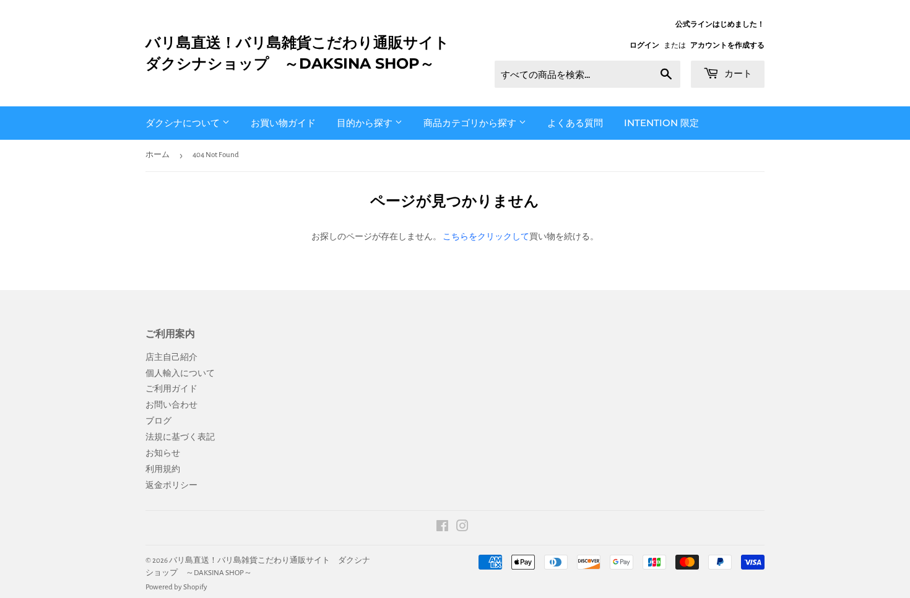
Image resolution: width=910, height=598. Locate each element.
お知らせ (162, 453)
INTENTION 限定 (661, 123)
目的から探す (366, 123)
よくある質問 (575, 123)
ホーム (157, 155)
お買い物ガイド (283, 123)
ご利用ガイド (171, 389)
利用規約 (162, 469)
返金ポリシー (171, 485)
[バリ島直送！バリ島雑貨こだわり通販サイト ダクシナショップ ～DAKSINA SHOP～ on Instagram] (462, 528)
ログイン (644, 45)
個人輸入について (180, 373)
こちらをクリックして (486, 237)
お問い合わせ (171, 405)
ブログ (158, 421)
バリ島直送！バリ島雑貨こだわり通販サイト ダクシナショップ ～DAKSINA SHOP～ (300, 52)
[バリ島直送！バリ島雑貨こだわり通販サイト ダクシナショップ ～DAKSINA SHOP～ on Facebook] (442, 528)
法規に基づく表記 (180, 437)
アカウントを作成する (727, 45)
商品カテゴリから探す (471, 123)
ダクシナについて (183, 123)
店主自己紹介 (171, 357)
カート (737, 73)
